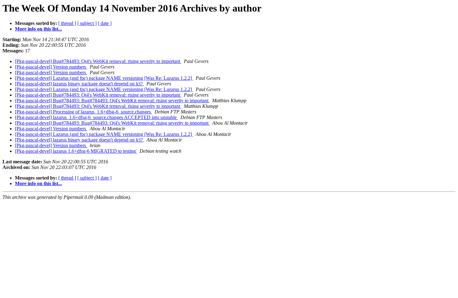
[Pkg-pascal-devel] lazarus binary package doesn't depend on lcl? (79, 83)
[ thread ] (67, 23)
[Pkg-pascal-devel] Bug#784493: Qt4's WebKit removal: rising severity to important (98, 61)
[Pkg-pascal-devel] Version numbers (51, 67)
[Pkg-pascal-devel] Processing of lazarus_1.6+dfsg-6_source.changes (83, 111)
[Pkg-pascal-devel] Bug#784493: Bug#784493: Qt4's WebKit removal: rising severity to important (112, 100)
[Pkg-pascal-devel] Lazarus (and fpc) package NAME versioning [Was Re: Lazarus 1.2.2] (104, 78)
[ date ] (105, 23)
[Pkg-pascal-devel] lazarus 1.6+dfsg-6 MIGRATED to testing (76, 151)
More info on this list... (38, 28)
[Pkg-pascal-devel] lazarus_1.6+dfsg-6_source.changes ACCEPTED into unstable (96, 117)
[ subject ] (87, 23)
